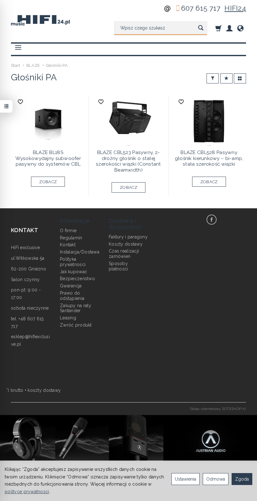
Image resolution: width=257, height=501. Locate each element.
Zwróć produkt (76, 325)
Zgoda (242, 479)
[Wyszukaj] (200, 28)
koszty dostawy (44, 390)
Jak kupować (73, 271)
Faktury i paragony (128, 236)
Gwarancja (71, 285)
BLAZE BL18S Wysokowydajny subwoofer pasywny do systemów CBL (48, 158)
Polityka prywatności (73, 262)
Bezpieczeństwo (77, 278)
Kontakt (68, 244)
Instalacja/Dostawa (79, 251)
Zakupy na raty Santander (75, 308)
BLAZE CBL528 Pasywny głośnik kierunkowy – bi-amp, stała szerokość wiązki (209, 158)
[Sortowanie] (226, 78)
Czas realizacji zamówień (124, 253)
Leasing (68, 317)
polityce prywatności (27, 491)
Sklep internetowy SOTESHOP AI (218, 409)
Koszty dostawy (126, 244)
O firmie (68, 230)
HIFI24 (235, 8)
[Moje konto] (229, 28)
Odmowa (215, 479)
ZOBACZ (48, 181)
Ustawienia (185, 479)
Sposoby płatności (118, 266)
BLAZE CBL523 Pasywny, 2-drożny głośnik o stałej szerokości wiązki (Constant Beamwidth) (128, 161)
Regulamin (71, 237)
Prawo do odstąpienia (72, 295)
